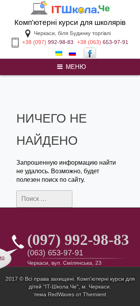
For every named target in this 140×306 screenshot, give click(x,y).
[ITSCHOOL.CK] (70, 13)
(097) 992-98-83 (78, 239)
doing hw (15, 75)
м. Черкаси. (96, 286)
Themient (94, 294)
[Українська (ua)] (58, 53)
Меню (76, 66)
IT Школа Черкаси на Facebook (90, 53)
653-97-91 (102, 42)
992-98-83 (48, 42)
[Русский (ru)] (72, 53)
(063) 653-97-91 (55, 252)
